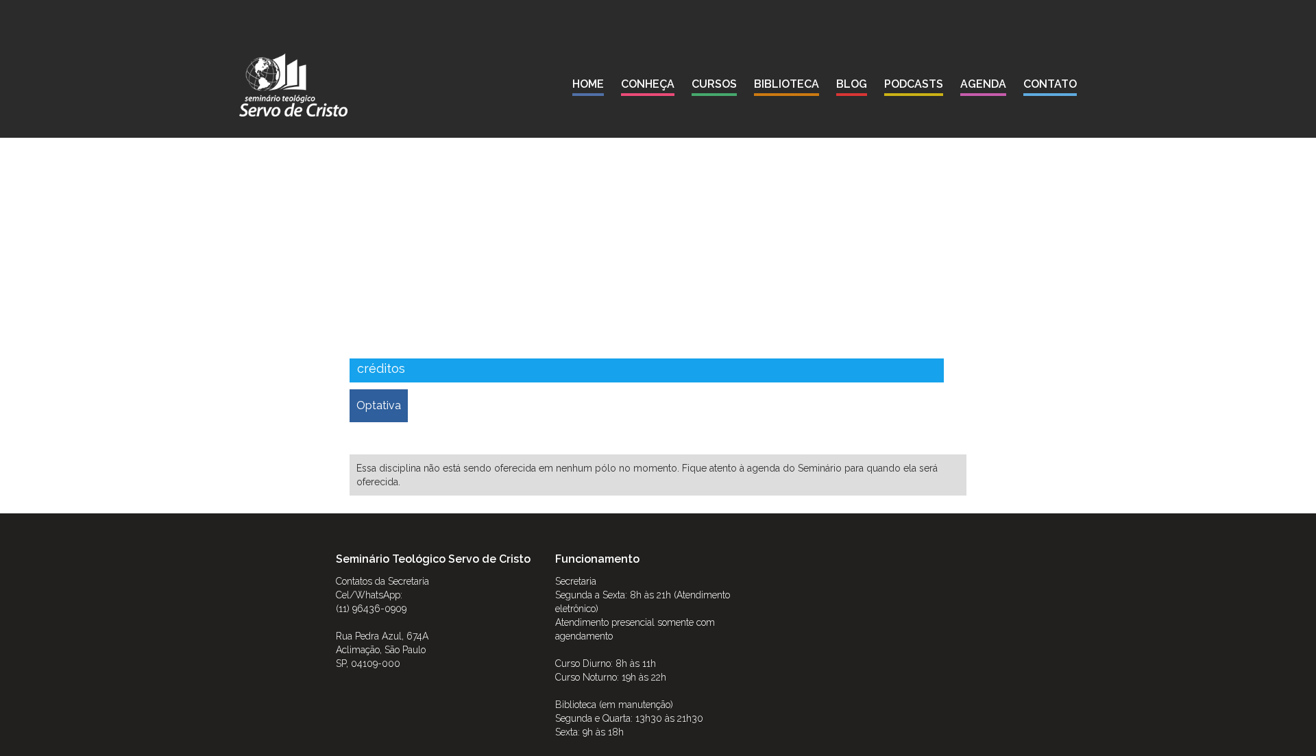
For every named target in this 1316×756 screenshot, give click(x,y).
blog (851, 83)
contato (1050, 83)
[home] (293, 85)
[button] (647, 86)
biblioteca (786, 83)
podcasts (913, 83)
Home (588, 83)
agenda (983, 83)
